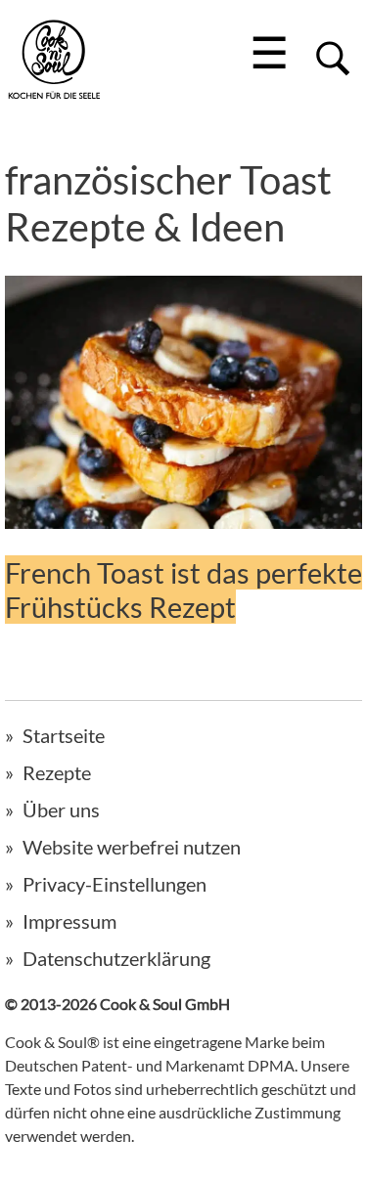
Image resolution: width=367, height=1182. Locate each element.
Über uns (61, 809)
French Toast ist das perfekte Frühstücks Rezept (183, 589)
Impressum (69, 921)
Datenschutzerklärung (116, 958)
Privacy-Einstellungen (114, 884)
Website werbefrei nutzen (132, 846)
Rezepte (57, 772)
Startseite (64, 735)
